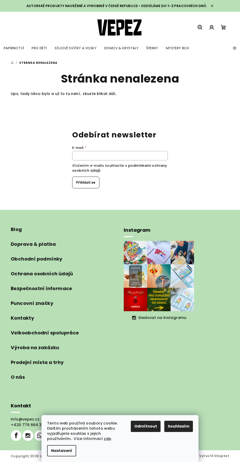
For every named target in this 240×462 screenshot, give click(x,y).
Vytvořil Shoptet (214, 456)
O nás (18, 377)
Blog (16, 229)
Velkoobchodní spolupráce (45, 332)
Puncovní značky (32, 303)
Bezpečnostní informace (41, 288)
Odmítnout (145, 426)
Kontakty (22, 318)
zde (107, 438)
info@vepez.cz (25, 419)
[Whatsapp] (39, 435)
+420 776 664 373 (28, 425)
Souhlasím (178, 426)
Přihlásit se (85, 182)
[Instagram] (27, 435)
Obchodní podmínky (37, 259)
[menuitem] (14, 48)
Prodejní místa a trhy (37, 362)
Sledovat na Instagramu (162, 317)
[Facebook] (16, 435)
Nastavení (61, 450)
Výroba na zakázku (35, 347)
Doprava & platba (33, 244)
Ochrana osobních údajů (42, 273)
